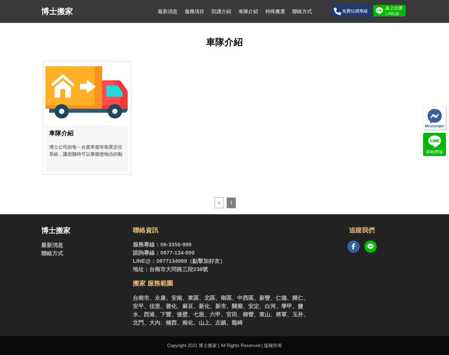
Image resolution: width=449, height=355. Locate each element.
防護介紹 (221, 11)
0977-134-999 (177, 253)
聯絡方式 (302, 11)
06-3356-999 (176, 244)
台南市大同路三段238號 (178, 269)
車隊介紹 (248, 11)
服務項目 (194, 11)
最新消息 (167, 11)
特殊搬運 (275, 11)
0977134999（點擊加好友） (190, 261)
